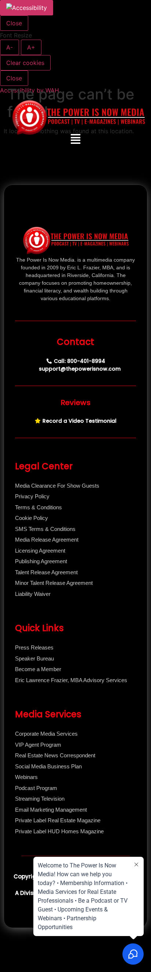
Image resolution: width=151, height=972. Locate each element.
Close (14, 23)
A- (9, 47)
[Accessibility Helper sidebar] (26, 7)
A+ (31, 47)
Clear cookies (25, 62)
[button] (75, 139)
